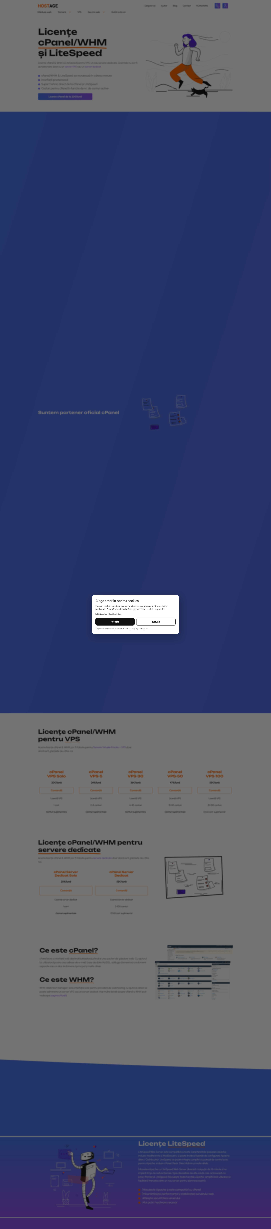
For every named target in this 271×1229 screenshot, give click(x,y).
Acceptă (115, 621)
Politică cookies (101, 614)
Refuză (156, 621)
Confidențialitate (114, 614)
